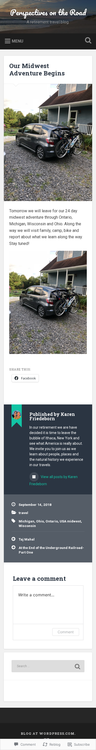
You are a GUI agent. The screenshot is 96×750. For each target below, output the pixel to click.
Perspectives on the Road (48, 12)
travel (23, 513)
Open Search (87, 40)
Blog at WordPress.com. (48, 733)
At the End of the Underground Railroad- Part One (51, 550)
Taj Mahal (27, 539)
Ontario (52, 521)
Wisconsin (27, 526)
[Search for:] (48, 666)
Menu (17, 40)
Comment (66, 632)
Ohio (40, 521)
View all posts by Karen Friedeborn (53, 480)
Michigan (26, 521)
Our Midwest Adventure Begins (37, 69)
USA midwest (70, 521)
